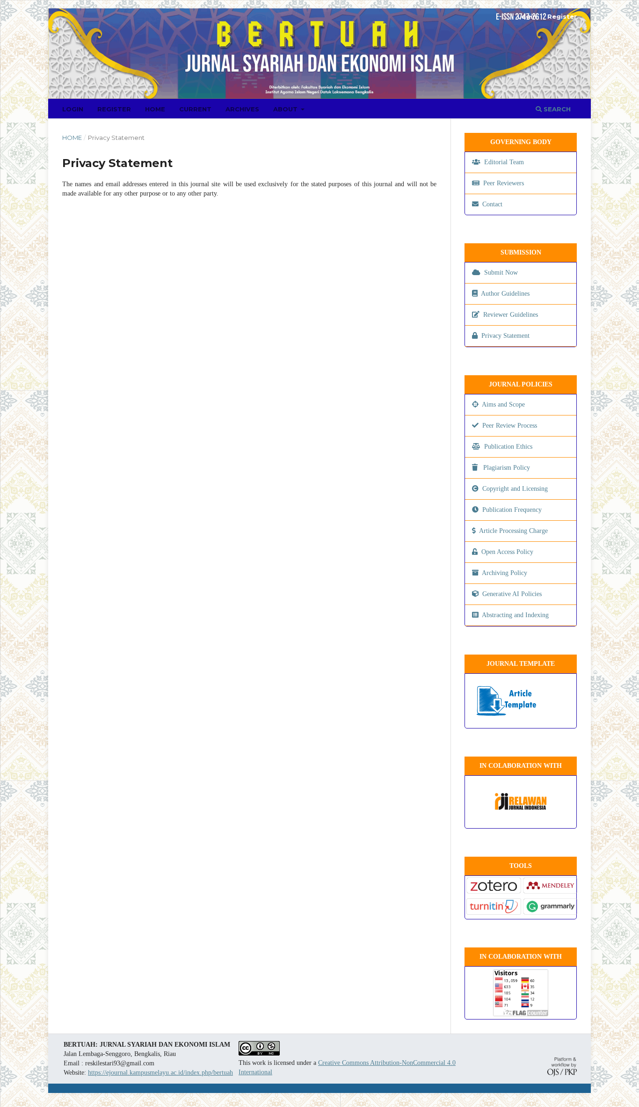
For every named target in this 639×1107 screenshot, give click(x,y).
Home (155, 109)
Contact (492, 204)
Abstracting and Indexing (515, 615)
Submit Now (501, 272)
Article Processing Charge (513, 530)
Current (195, 109)
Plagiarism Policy (506, 467)
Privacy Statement (505, 335)
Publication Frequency (512, 509)
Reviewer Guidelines (510, 314)
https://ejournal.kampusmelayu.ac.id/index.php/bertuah (160, 1072)
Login (72, 109)
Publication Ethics (507, 446)
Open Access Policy (507, 551)
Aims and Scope (502, 404)
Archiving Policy (504, 572)
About (286, 109)
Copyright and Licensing (515, 488)
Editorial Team (503, 162)
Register (114, 109)
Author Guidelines (505, 293)
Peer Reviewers (502, 183)
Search (556, 109)
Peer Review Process (509, 425)
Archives (242, 109)
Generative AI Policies (512, 593)
